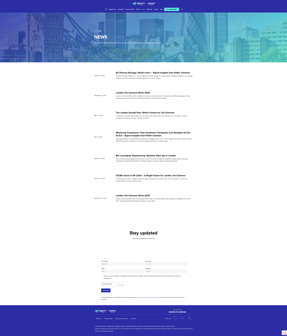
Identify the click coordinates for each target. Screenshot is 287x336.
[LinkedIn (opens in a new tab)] (189, 318)
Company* (148, 268)
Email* (103, 268)
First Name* (104, 261)
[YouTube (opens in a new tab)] (182, 318)
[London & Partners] (105, 311)
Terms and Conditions (154, 297)
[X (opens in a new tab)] (175, 318)
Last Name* (148, 261)
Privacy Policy (142, 297)
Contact (133, 318)
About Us (98, 318)
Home (95, 31)
